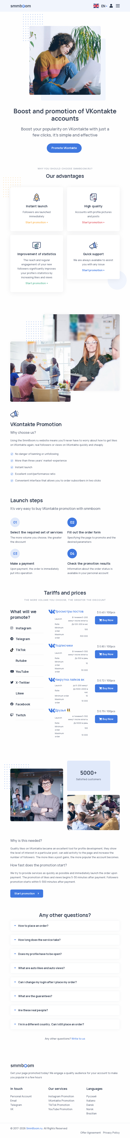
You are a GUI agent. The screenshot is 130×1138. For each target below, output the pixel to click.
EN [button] (103, 6)
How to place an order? (33, 926)
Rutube (21, 661)
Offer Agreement (90, 1132)
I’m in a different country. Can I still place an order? (51, 1024)
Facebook (23, 704)
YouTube (22, 672)
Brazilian (91, 1113)
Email (13, 1100)
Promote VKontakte (64, 148)
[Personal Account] (111, 5)
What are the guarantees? (35, 996)
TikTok (21, 650)
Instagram (23, 628)
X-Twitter (23, 682)
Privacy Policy (111, 1132)
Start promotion (36, 222)
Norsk (89, 1109)
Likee (20, 693)
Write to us (78, 1038)
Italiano (90, 1100)
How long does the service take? (39, 940)
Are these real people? (33, 1010)
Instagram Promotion (61, 1096)
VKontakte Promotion (61, 1100)
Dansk (90, 1105)
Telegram (23, 639)
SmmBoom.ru (34, 1128)
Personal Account (21, 1096)
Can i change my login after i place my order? (47, 982)
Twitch (21, 715)
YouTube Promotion (60, 1109)
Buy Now (107, 620)
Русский (91, 1096)
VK (11, 1109)
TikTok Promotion (59, 1105)
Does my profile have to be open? (40, 954)
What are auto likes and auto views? (41, 968)
